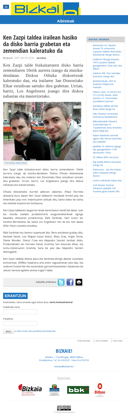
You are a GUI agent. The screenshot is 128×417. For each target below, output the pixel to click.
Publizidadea (83, 341)
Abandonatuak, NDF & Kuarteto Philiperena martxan (104, 84)
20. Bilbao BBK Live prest (105, 157)
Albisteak (65, 21)
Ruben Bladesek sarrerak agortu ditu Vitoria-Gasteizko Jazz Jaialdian (107, 138)
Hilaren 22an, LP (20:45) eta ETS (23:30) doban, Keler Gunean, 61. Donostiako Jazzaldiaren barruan (107, 96)
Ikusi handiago (10, 163)
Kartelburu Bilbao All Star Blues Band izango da (105, 107)
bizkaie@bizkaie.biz (64, 366)
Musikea (41, 58)
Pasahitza (8, 318)
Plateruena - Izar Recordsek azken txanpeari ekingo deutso (107, 172)
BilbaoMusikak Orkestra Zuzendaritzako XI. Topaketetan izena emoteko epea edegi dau (107, 126)
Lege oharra (102, 341)
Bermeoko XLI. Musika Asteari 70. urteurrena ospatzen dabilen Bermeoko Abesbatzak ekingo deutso (107, 50)
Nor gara (118, 341)
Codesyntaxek (60, 412)
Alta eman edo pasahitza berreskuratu (36, 331)
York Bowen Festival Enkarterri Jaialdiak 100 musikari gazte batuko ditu (106, 188)
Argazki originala (21, 163)
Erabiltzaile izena (11, 307)
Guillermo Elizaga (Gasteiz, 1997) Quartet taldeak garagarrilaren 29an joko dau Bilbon (107, 64)
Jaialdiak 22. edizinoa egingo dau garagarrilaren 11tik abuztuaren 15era (107, 149)
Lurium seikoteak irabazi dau (107, 180)
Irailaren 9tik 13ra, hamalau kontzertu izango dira (106, 75)
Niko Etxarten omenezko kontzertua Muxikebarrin (105, 115)
